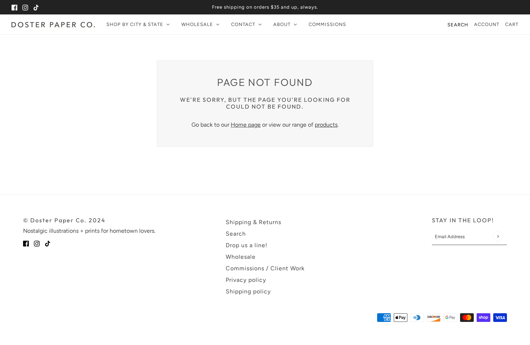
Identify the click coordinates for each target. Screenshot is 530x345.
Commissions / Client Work (265, 268)
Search (457, 24)
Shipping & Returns (253, 222)
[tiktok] (36, 7)
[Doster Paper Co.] (53, 24)
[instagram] (25, 7)
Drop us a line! (247, 245)
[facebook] (14, 7)
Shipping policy (248, 291)
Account (486, 24)
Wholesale (241, 256)
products (326, 124)
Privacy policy (246, 279)
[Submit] (498, 236)
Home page (246, 124)
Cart (511, 24)
